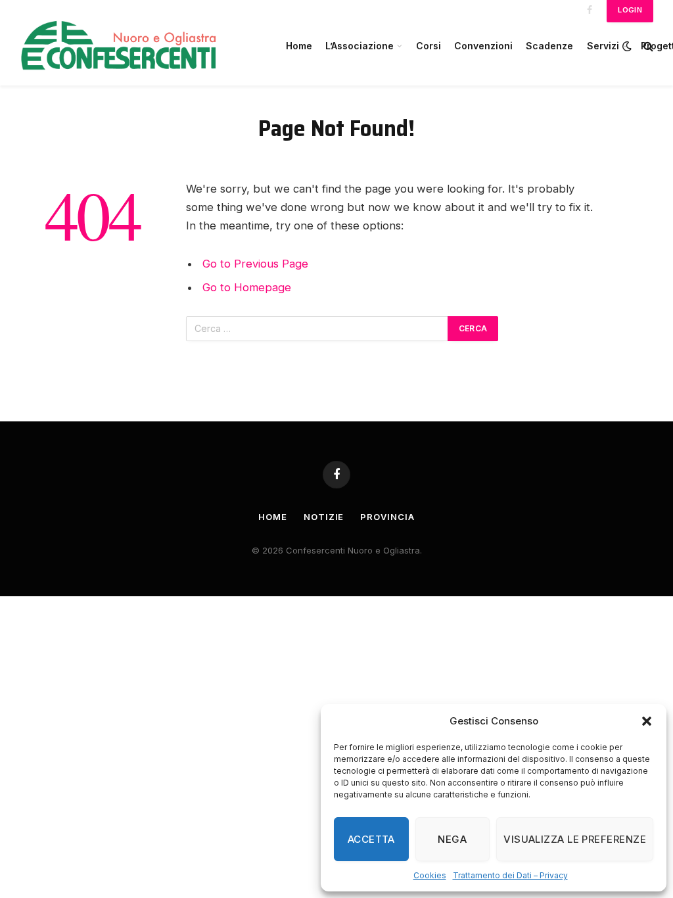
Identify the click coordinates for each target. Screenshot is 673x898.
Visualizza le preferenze (574, 839)
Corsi (428, 45)
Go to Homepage (246, 287)
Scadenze (549, 45)
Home (299, 45)
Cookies (429, 875)
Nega (452, 839)
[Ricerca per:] (317, 328)
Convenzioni (483, 45)
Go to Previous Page (255, 263)
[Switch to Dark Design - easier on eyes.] (627, 46)
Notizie (324, 516)
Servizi (603, 45)
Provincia (387, 516)
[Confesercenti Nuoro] (138, 46)
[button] (646, 721)
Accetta (371, 839)
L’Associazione (359, 45)
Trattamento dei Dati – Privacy (510, 875)
